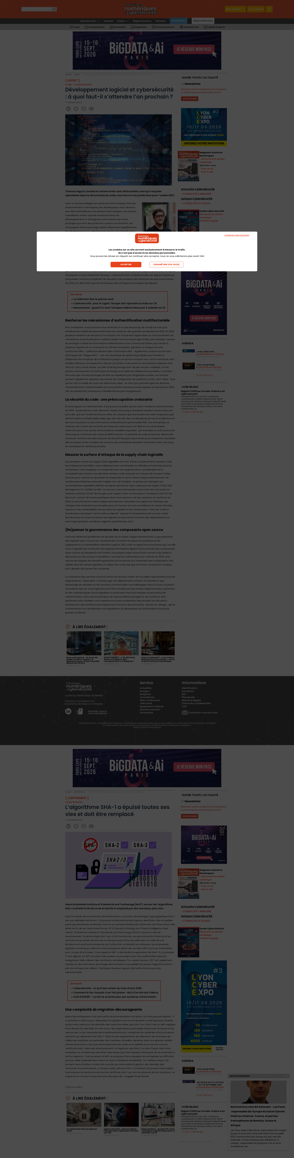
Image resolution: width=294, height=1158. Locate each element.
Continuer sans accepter (236, 235)
